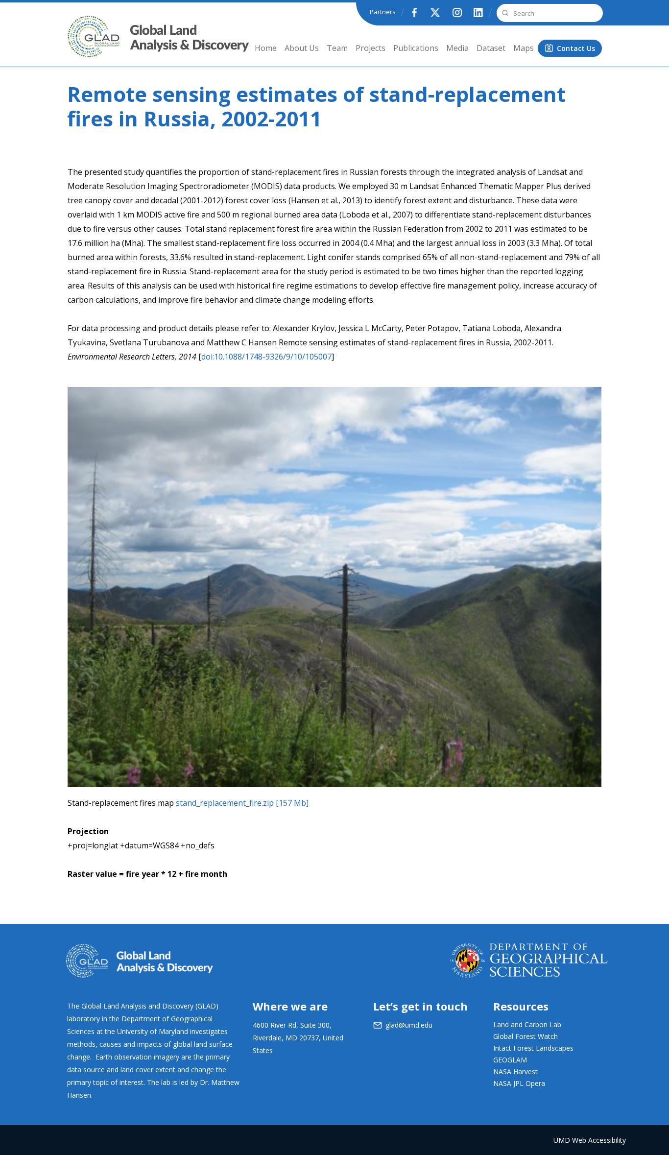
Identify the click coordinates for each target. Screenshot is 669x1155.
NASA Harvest (515, 1071)
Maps (523, 48)
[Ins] (457, 12)
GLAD (80, 43)
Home (266, 48)
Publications (415, 48)
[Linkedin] (478, 12)
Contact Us (576, 48)
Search (504, 13)
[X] (435, 12)
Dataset (491, 48)
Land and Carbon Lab (527, 1024)
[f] (414, 12)
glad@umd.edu (408, 1025)
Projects (370, 48)
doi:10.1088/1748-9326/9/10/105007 (266, 356)
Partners (383, 11)
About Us (302, 48)
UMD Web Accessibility (589, 1140)
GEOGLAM (510, 1059)
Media (457, 48)
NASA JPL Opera (519, 1083)
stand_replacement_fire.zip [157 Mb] (242, 802)
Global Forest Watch (525, 1036)
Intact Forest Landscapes (533, 1048)
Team (337, 48)
